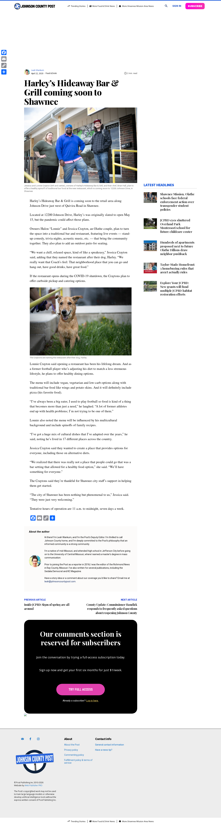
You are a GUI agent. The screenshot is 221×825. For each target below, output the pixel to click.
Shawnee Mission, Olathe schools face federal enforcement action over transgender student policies (177, 201)
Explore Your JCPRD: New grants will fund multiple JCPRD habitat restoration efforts (176, 288)
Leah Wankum (37, 70)
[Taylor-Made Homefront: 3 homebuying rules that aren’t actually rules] (150, 268)
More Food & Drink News (103, 6)
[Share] (4, 72)
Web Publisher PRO (33, 785)
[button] (166, 6)
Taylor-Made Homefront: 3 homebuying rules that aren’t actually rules (177, 268)
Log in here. (92, 700)
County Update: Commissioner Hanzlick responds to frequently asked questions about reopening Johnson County (111, 609)
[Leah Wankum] (27, 70)
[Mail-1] (22, 739)
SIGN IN (176, 6)
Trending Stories (78, 6)
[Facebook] (30, 739)
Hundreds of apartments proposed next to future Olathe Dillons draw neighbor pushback (177, 248)
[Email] (4, 59)
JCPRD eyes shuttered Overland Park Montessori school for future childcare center (176, 226)
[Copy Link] (4, 65)
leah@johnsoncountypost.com (60, 581)
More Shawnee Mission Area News (138, 6)
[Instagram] (38, 739)
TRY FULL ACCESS (81, 689)
